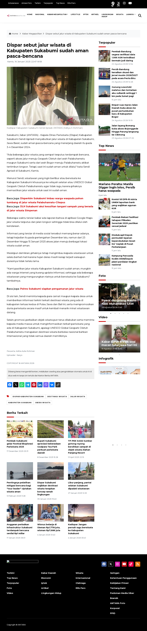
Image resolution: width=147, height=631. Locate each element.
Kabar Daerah (48, 573)
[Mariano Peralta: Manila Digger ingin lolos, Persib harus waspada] (119, 167)
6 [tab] (123, 350)
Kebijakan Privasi (119, 583)
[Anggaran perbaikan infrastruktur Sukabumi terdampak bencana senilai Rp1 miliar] (20, 512)
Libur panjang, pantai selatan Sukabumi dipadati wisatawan (79, 485)
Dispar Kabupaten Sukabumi (28, 397)
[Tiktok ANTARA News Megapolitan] (113, 5)
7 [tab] (128, 350)
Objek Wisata (42, 403)
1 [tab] (110, 313)
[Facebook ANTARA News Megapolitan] (113, 3)
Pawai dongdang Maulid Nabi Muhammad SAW (118, 302)
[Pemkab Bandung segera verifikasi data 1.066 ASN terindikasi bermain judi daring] (104, 55)
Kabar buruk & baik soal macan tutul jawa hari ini (119, 343)
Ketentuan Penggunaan (123, 578)
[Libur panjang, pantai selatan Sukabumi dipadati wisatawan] (81, 470)
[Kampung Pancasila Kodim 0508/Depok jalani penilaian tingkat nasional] (104, 260)
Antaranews (13, 3)
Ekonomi (46, 578)
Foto (102, 276)
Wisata (119, 14)
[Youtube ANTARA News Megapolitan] (130, 3)
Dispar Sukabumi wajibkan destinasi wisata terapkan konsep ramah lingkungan (47, 488)
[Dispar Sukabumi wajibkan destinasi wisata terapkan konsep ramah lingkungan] (50, 470)
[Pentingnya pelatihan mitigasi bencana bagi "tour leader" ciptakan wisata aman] (20, 470)
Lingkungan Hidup (107, 15)
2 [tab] (115, 313)
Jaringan (114, 573)
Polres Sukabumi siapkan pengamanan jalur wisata (51, 288)
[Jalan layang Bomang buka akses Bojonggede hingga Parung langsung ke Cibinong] (104, 130)
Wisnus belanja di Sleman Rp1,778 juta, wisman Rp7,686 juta (48, 527)
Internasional (83, 578)
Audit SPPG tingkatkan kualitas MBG (118, 433)
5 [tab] (128, 313)
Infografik (106, 358)
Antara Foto (27, 3)
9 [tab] (136, 350)
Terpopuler (48, 3)
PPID (112, 613)
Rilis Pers (71, 3)
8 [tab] (132, 350)
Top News (60, 3)
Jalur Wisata (77, 397)
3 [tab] (119, 313)
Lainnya (130, 14)
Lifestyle (75, 14)
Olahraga (81, 583)
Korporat (115, 608)
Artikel (95, 14)
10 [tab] (119, 354)
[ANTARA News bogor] (16, 15)
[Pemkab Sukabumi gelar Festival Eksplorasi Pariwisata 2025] (20, 429)
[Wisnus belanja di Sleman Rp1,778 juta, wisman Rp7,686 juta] (50, 512)
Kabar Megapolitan (57, 14)
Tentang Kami (117, 588)
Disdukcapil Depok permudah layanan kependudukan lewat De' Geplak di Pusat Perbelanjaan (123, 241)
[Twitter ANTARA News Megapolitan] (118, 3)
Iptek (85, 14)
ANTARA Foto (117, 603)
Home (29, 14)
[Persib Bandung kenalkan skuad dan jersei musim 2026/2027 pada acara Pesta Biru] (104, 73)
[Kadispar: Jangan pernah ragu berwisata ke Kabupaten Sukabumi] (81, 512)
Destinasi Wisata (57, 397)
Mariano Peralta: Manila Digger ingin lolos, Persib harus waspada (117, 187)
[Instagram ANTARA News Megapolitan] (124, 3)
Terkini (38, 3)
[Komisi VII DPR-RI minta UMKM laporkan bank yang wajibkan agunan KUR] (104, 203)
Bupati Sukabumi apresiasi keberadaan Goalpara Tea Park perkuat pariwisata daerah (49, 447)
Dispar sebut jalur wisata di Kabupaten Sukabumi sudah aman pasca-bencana (86, 33)
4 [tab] (123, 313)
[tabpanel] (119, 297)
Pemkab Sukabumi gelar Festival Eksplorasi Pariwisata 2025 (20, 444)
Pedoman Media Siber (122, 593)
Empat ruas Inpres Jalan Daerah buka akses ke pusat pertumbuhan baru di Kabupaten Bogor (125, 111)
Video (103, 317)
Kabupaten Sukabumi (20, 403)
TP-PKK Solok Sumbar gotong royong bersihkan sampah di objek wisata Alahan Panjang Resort (80, 447)
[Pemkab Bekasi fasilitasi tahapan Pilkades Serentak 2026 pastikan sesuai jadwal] (104, 221)
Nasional (39, 14)
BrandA (114, 598)
